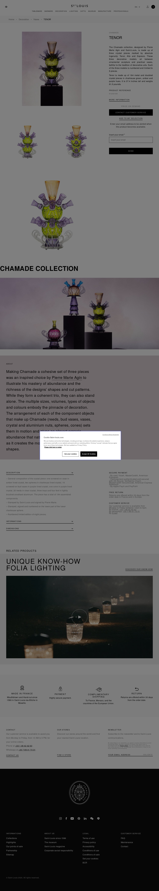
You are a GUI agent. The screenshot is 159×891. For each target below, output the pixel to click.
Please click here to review (53, 447)
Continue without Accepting (110, 435)
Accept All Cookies (89, 454)
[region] (80, 445)
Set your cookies (70, 454)
